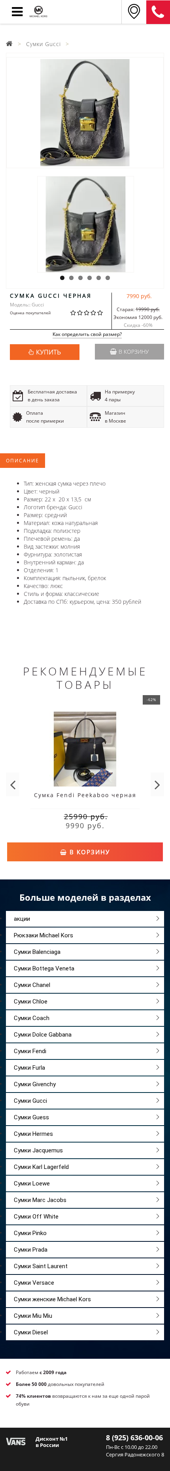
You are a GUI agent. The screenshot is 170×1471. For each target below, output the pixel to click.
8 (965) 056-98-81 (158, 12)
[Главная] (9, 44)
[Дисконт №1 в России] (16, 1441)
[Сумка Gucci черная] (85, 112)
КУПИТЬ (48, 352)
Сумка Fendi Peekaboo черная (85, 795)
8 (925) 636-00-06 (134, 1437)
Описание (22, 460)
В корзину (134, 351)
